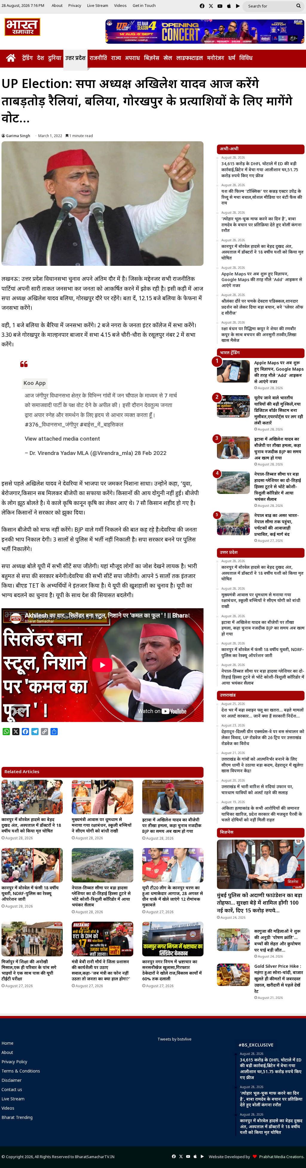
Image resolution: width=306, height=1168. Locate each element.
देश (40, 58)
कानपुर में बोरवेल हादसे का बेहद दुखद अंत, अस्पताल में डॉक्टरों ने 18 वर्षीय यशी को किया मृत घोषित (31, 825)
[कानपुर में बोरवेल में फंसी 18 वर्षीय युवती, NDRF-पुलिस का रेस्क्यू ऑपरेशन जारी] (32, 865)
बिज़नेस (151, 58)
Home (7, 1043)
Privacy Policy (14, 1062)
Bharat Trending (17, 1118)
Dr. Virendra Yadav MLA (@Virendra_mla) (81, 453)
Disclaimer (11, 1081)
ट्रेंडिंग (27, 58)
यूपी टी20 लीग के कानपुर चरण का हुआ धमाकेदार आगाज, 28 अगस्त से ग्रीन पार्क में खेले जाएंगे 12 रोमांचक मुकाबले (172, 896)
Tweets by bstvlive (174, 1039)
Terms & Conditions (20, 1071)
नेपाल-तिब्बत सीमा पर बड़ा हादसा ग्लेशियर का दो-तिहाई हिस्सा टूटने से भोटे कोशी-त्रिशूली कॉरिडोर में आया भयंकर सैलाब (101, 896)
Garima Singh (18, 136)
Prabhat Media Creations (280, 1157)
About (57, 5)
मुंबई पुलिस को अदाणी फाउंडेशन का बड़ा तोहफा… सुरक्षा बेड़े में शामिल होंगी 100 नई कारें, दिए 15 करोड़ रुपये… (259, 903)
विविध (246, 58)
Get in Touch (144, 5)
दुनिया (54, 58)
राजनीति (98, 58)
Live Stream (97, 5)
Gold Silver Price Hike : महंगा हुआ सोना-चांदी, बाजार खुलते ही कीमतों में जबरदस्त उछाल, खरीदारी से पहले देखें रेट (278, 979)
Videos (120, 5)
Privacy (74, 5)
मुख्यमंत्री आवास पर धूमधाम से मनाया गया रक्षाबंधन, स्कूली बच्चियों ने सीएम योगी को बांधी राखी (101, 825)
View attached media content (62, 438)
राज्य (116, 58)
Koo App (35, 383)
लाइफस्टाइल (189, 58)
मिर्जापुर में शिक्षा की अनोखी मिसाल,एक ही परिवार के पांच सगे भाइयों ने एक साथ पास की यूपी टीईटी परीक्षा (28, 970)
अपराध (132, 58)
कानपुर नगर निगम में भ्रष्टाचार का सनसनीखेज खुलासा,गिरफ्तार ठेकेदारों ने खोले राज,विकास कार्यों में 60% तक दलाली (172, 970)
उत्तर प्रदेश (75, 58)
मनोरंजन (215, 58)
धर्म (231, 58)
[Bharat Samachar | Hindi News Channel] (22, 27)
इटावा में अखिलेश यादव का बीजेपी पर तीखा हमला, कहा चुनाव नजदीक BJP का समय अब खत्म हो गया (171, 826)
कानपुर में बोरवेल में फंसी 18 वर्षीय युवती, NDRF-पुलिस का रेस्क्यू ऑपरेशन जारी (30, 893)
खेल (167, 58)
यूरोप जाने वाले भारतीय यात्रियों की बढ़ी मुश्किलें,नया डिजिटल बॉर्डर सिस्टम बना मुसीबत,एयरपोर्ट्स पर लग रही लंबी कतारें (278, 410)
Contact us (11, 1090)
